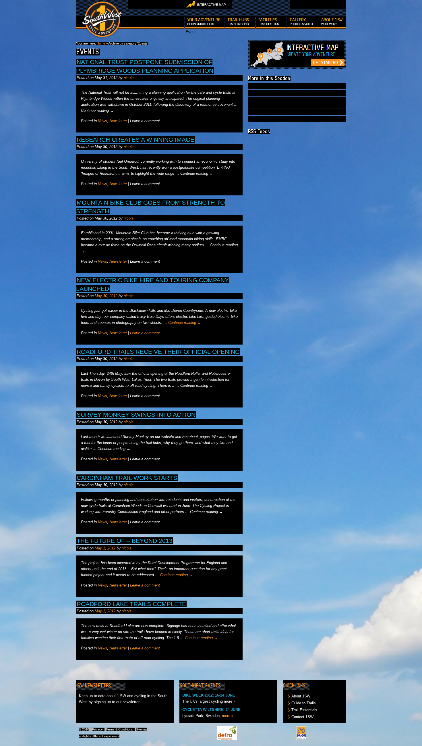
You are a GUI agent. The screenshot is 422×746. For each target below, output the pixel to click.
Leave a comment (145, 333)
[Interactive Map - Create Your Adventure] (297, 67)
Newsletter (118, 121)
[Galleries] (302, 22)
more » (227, 716)
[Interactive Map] (207, 7)
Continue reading (184, 322)
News (102, 121)
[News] (332, 22)
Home (101, 43)
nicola (128, 78)
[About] (211, 35)
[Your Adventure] (204, 22)
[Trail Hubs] (239, 22)
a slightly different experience (99, 736)
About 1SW (300, 696)
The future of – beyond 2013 (125, 540)
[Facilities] (271, 22)
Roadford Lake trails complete (131, 604)
